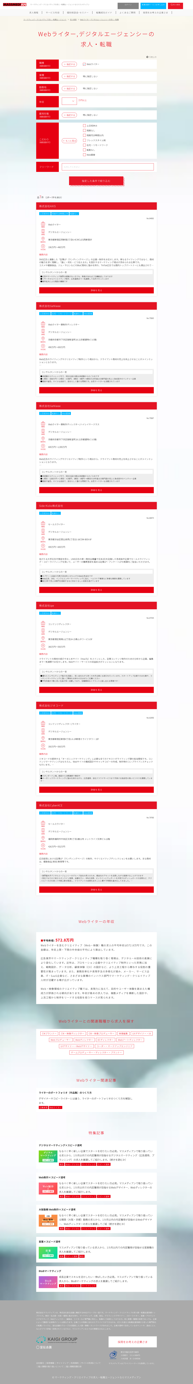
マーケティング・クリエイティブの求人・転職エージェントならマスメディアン (98, 1377)
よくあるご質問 (128, 12)
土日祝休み (92, 125)
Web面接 (91, 154)
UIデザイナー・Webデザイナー (76, 1046)
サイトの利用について (91, 1363)
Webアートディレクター (130, 1039)
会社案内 (40, 1363)
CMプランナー (49, 1033)
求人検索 (176, 4)
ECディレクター (106, 1039)
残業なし (91, 130)
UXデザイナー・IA (141, 1033)
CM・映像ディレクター (72, 1033)
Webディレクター (84, 1039)
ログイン (128, 4)
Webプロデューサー (61, 1039)
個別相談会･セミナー (78, 12)
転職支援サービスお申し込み (153, 4)
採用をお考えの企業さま (155, 12)
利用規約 (75, 1363)
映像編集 (123, 1033)
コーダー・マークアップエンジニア (114, 1046)
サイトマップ (62, 1363)
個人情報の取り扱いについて (51, 1366)
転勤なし (91, 149)
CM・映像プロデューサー (101, 1033)
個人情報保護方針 (74, 1366)
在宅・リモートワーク (97, 145)
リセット (153, 56)
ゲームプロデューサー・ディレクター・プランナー (96, 1052)
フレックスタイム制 (96, 140)
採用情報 (50, 1363)
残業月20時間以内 (95, 135)
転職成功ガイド (104, 12)
